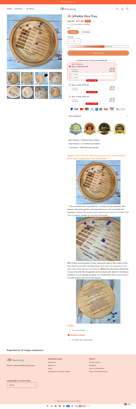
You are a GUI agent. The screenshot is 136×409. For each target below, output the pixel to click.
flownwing (64, 401)
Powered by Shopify (74, 401)
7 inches (73, 32)
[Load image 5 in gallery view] (13, 92)
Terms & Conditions (96, 368)
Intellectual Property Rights (59, 372)
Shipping (70, 24)
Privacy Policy (94, 362)
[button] (19, 8)
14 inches (86, 32)
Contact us (52, 362)
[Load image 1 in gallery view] (13, 78)
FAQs (50, 368)
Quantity (70, 37)
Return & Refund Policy (98, 372)
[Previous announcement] (7, 2)
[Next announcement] (129, 2)
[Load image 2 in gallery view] (27, 78)
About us (51, 365)
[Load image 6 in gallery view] (27, 92)
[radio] (92, 69)
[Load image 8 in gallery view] (55, 92)
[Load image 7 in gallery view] (41, 92)
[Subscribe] (35, 385)
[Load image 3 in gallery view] (41, 78)
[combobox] (93, 74)
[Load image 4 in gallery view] (55, 78)
